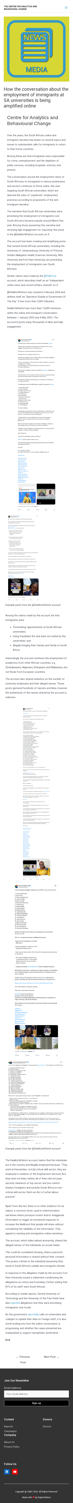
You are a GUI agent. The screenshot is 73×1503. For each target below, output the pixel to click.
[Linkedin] (7, 1471)
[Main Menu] (66, 7)
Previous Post (23, 1357)
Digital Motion (44, 1497)
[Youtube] (15, 1471)
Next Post (51, 1356)
